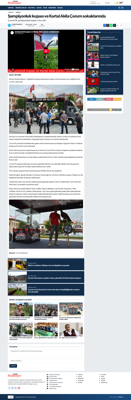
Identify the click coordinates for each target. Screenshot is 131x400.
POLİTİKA (31, 8)
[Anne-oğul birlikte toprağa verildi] (46, 329)
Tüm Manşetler (53, 384)
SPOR (45, 8)
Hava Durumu (53, 376)
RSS (11, 397)
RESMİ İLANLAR (21, 8)
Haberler (10, 12)
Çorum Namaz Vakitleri (55, 378)
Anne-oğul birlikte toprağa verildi (45, 337)
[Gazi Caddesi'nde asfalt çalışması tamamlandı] (21, 329)
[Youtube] (18, 387)
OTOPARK (81, 380)
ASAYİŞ (39, 8)
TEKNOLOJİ (104, 382)
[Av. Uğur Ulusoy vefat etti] (71, 329)
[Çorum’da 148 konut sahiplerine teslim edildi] (71, 309)
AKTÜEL (80, 382)
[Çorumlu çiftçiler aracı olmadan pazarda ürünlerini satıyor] (21, 309)
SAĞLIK (60, 8)
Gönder (13, 366)
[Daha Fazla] (114, 25)
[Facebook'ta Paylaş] (104, 25)
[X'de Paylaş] (107, 25)
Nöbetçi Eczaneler (54, 374)
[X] (12, 387)
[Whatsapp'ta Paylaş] (111, 25)
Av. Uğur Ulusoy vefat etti (67, 337)
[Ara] (120, 8)
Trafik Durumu (53, 380)
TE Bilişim (120, 397)
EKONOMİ (52, 8)
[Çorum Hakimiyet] (14, 2)
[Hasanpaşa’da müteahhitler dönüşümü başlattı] (46, 309)
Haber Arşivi (52, 388)
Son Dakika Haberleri (55, 386)
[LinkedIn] (15, 387)
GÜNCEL (11, 8)
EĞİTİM (103, 380)
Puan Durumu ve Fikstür (56, 382)
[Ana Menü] (122, 8)
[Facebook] (9, 387)
